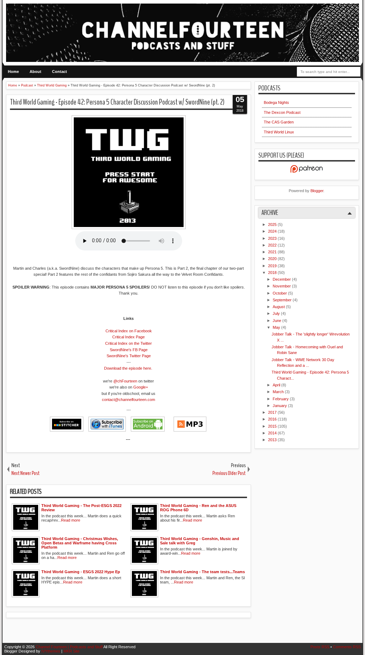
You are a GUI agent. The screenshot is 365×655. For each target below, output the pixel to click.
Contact (59, 71)
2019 (273, 266)
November (282, 286)
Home (13, 71)
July (277, 313)
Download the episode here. (128, 368)
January (280, 405)
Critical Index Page (128, 337)
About (35, 71)
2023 (273, 238)
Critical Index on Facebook (129, 331)
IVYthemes (51, 651)
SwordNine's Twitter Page (129, 356)
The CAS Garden (279, 122)
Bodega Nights (276, 102)
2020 (273, 259)
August (279, 307)
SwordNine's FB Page (129, 350)
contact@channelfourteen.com (128, 399)
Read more (70, 520)
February (281, 399)
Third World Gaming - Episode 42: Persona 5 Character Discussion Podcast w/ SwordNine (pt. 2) (117, 102)
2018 (273, 272)
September (283, 300)
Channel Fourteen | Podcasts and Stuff (69, 647)
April (277, 385)
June (277, 320)
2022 (273, 245)
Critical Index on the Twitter (128, 343)
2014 (273, 433)
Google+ (140, 387)
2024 (273, 231)
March (279, 392)
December (282, 279)
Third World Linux (279, 132)
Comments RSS (347, 647)
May (277, 327)
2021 (273, 252)
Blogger (316, 191)
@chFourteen (125, 381)
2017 (273, 412)
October (280, 293)
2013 (273, 440)
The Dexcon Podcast (282, 112)
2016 (273, 419)
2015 (273, 426)
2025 (273, 224)
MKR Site (71, 651)
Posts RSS (320, 647)
